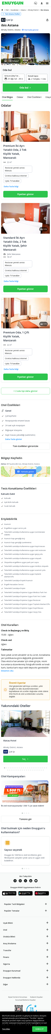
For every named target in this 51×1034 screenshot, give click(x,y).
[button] (25, 49)
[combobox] (15, 78)
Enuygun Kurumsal (11, 970)
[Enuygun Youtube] (36, 881)
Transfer (7, 950)
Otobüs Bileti (9, 936)
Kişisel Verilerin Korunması (17, 997)
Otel (5, 930)
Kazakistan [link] (15, 10)
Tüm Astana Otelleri (12, 14)
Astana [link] (23, 10)
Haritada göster (27, 471)
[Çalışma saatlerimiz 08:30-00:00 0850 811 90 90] (35, 2)
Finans (6, 957)
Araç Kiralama (9, 943)
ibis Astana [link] (45, 10)
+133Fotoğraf (13, 61)
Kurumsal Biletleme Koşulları (25, 1000)
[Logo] (12, 3)
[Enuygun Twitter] (25, 881)
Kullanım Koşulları (36, 997)
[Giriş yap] (41, 3)
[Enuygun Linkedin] (30, 881)
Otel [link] (7, 10)
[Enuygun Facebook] (15, 881)
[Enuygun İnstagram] (20, 881)
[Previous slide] (5, 126)
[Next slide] (45, 126)
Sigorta (6, 964)
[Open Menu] (47, 3)
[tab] (7, 97)
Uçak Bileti (8, 923)
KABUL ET (40, 1029)
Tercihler (6, 1029)
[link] (2, 10)
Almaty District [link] (33, 10)
